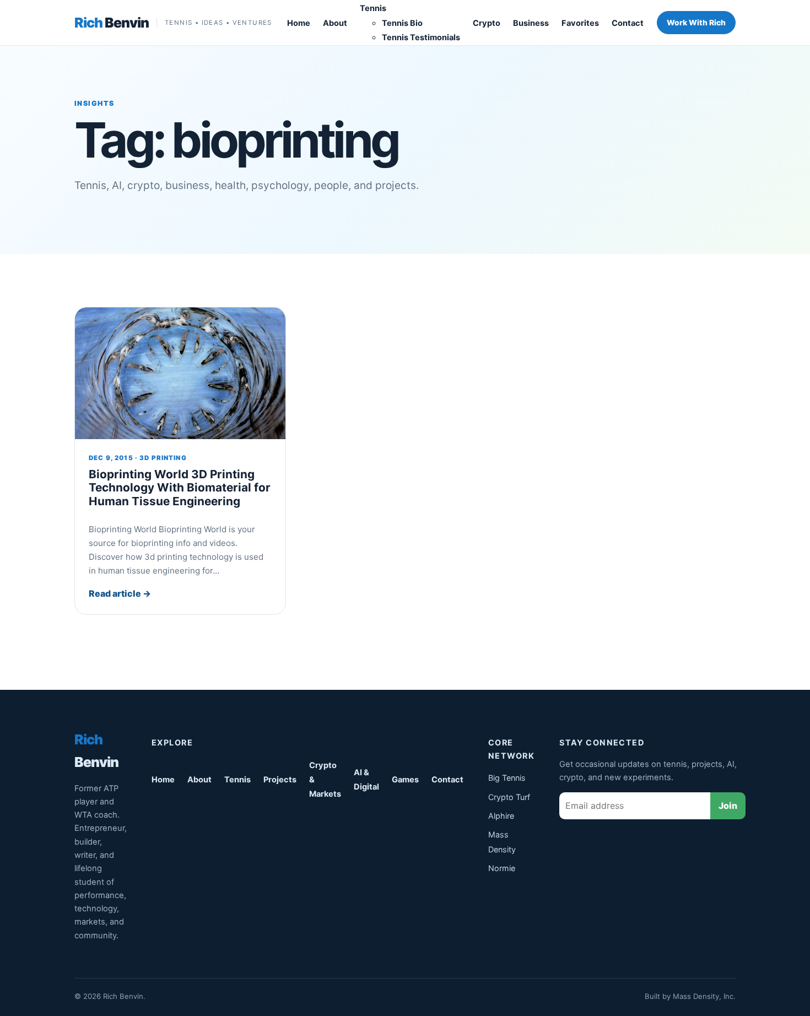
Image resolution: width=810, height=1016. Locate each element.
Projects (279, 780)
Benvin (111, 22)
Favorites (580, 23)
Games (405, 780)
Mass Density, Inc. (704, 996)
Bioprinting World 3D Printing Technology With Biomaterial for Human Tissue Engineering (180, 487)
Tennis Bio (402, 23)
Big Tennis (507, 777)
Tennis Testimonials (421, 37)
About (335, 23)
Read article (120, 593)
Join (728, 805)
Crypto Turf (509, 797)
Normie (501, 868)
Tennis (373, 8)
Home (298, 23)
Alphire (501, 815)
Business (531, 23)
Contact (628, 23)
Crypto (486, 23)
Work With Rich (696, 22)
